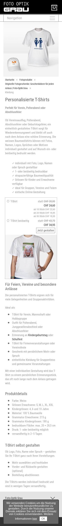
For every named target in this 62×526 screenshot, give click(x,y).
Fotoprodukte (25, 79)
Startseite (9, 79)
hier (34, 518)
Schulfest (17, 339)
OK (43, 518)
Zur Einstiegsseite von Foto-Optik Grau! (25, 3)
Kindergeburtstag (38, 335)
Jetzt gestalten (45, 230)
